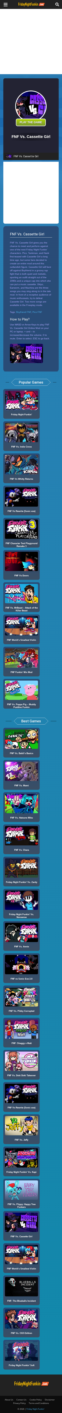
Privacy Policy (19, 1403)
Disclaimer (50, 1399)
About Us (9, 1399)
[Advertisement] (31, 42)
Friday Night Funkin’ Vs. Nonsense (21, 915)
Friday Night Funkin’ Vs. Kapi (21, 1172)
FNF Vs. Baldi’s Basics (21, 753)
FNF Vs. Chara (21, 850)
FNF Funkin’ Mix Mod (21, 672)
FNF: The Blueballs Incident (21, 1301)
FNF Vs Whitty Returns (21, 479)
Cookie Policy (36, 1399)
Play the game (31, 122)
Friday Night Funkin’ (21, 414)
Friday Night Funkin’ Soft (21, 1365)
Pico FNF (37, 312)
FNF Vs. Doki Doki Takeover (21, 1075)
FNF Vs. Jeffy (21, 1140)
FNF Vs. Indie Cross (21, 447)
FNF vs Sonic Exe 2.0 (21, 979)
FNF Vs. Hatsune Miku (21, 818)
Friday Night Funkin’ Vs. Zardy (21, 882)
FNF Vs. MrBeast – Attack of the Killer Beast (21, 609)
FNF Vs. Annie (21, 946)
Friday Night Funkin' (35, 1409)
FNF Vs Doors (21, 575)
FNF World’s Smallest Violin (21, 640)
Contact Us (21, 1399)
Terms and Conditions (39, 1403)
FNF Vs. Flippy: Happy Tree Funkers (22, 1205)
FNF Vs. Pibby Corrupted (21, 1011)
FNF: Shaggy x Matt (22, 1043)
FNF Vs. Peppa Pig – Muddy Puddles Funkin (21, 705)
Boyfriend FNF (23, 312)
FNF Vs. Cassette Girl (21, 1236)
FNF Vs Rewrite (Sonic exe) (21, 511)
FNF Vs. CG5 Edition (21, 1333)
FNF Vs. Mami (21, 785)
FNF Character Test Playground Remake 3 (22, 544)
